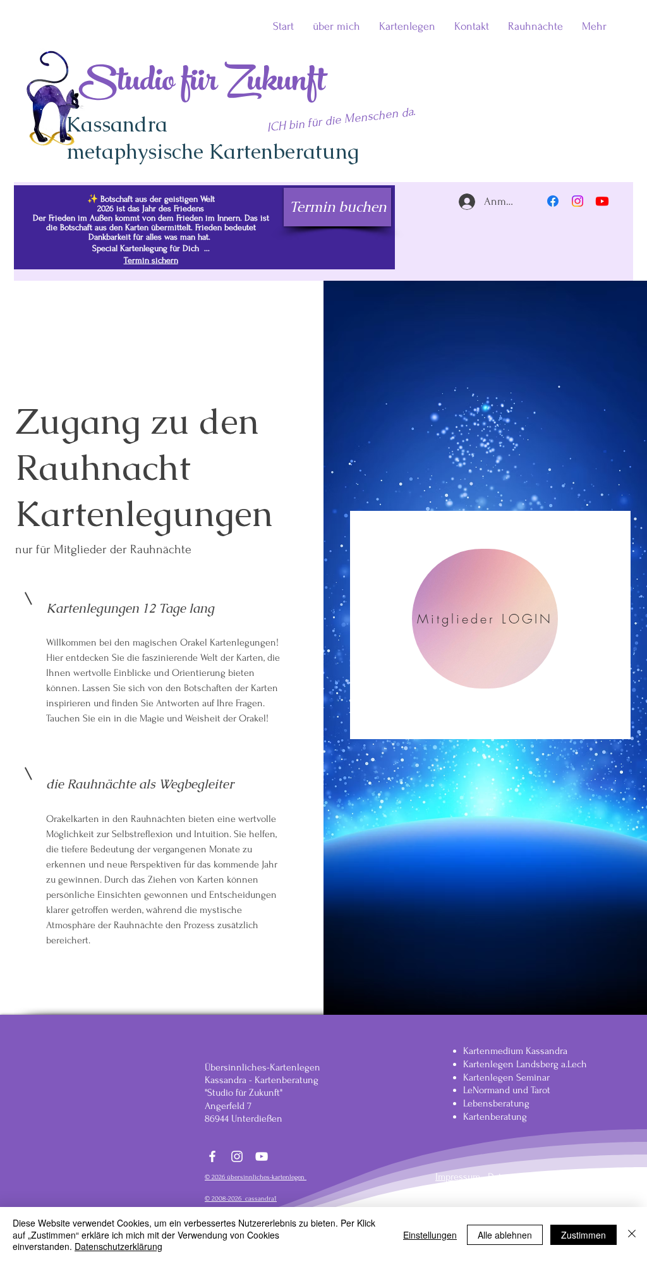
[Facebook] (552, 201)
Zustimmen (583, 1234)
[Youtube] (602, 201)
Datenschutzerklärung (118, 1246)
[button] (535, 26)
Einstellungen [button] (430, 1234)
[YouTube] (261, 1156)
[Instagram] (577, 201)
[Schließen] (631, 1234)
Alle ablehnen (505, 1234)
